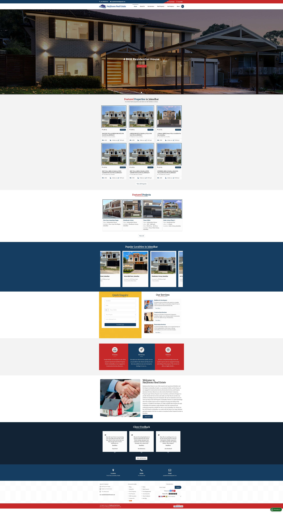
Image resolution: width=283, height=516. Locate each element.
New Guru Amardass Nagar (111, 220)
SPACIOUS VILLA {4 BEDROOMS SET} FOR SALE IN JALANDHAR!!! (113, 134)
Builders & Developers (160, 300)
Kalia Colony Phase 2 (169, 220)
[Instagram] (172, 490)
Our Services (151, 6)
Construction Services (160, 312)
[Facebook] (170, 490)
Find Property (160, 6)
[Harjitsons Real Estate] (112, 6)
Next (181, 269)
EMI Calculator (132, 496)
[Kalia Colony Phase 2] (172, 209)
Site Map (145, 498)
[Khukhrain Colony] (132, 209)
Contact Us (131, 498)
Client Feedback (146, 496)
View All (141, 236)
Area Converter (146, 493)
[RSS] (130, 500)
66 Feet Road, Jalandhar (169, 276)
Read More (114, 445)
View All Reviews (141, 458)
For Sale (123, 129)
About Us (142, 6)
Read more (147, 416)
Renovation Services (160, 324)
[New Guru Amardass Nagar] (112, 209)
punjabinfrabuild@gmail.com (118, 1)
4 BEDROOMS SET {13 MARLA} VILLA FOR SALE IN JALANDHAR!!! (141, 134)
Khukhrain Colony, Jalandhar (143, 276)
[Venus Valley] (152, 209)
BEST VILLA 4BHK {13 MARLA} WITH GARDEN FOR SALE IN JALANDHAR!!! (112, 171)
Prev (102, 269)
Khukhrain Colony (128, 220)
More (178, 6)
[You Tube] (174, 490)
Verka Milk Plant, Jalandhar (114, 276)
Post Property (132, 491)
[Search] (182, 6)
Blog (130, 487)
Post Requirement (147, 491)
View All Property (141, 184)
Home (135, 6)
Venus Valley (146, 220)
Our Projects (170, 6)
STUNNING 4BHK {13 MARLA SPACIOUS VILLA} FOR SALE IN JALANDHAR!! (167, 171)
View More (110, 284)
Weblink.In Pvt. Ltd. (116, 506)
